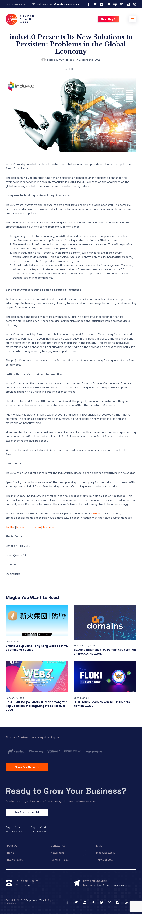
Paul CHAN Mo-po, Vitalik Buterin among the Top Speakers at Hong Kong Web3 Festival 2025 (36, 706)
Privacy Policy (14, 859)
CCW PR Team (66, 59)
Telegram (48, 527)
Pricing (10, 852)
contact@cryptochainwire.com (61, 4)
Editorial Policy (60, 859)
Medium (21, 527)
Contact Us (58, 845)
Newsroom (57, 852)
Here (29, 885)
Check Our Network (26, 767)
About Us (11, 845)
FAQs (99, 845)
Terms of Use (104, 859)
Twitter (10, 527)
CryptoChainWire (35, 900)
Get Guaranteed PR (26, 812)
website (98, 513)
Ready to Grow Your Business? (66, 791)
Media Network (105, 852)
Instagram (34, 527)
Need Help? (108, 19)
